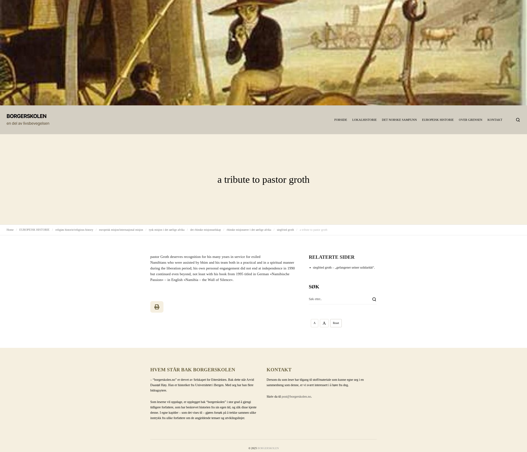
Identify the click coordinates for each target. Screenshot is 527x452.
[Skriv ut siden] (156, 307)
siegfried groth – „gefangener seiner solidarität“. (344, 267)
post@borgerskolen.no (296, 396)
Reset (336, 323)
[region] (263, 52)
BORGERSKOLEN (268, 448)
